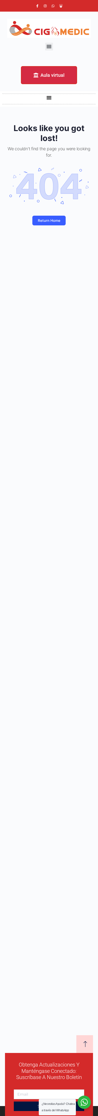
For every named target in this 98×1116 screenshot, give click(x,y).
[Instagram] (45, 6)
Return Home (49, 220)
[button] (49, 46)
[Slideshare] (61, 6)
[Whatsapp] (53, 6)
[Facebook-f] (37, 6)
